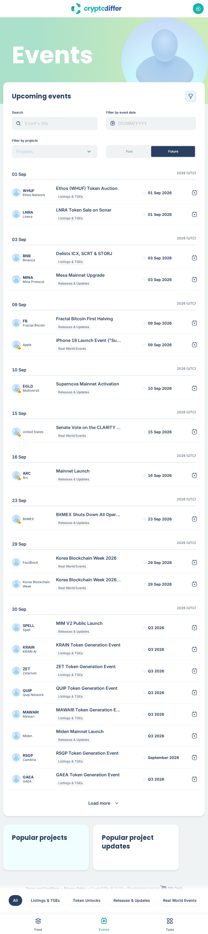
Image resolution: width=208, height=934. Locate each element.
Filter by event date (121, 112)
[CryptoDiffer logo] (96, 8)
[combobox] (50, 151)
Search (17, 112)
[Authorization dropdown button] (198, 8)
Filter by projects (25, 140)
